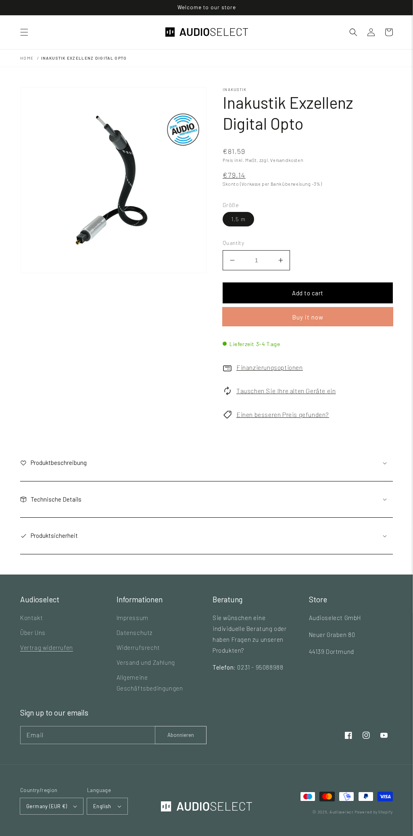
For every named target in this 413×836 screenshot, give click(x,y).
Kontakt (31, 617)
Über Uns (33, 632)
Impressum (132, 617)
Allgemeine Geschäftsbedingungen (150, 683)
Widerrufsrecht (138, 647)
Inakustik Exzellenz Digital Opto (84, 58)
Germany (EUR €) (46, 806)
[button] (24, 32)
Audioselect (342, 811)
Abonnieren (180, 735)
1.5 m (238, 219)
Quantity (233, 242)
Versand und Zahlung (146, 662)
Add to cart (307, 293)
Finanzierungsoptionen (269, 367)
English (102, 806)
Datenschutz (135, 632)
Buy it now (307, 317)
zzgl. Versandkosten (281, 160)
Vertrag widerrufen (46, 647)
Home (26, 58)
